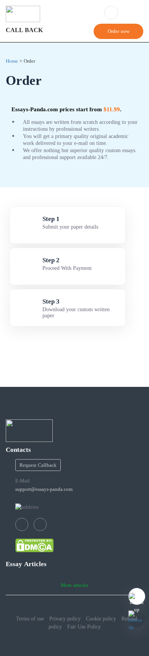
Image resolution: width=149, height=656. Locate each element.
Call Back (24, 30)
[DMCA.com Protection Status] (34, 545)
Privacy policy (65, 618)
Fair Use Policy (84, 626)
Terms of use (30, 618)
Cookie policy (101, 618)
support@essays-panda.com (44, 489)
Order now (119, 31)
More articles (74, 585)
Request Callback (38, 465)
